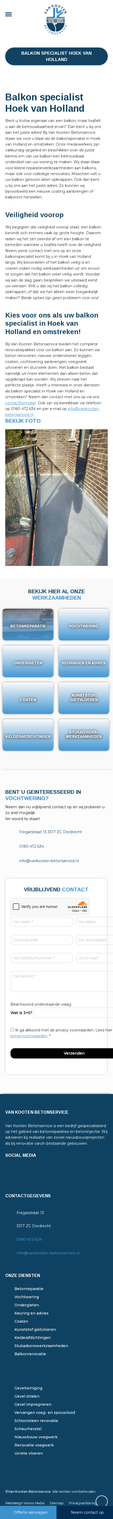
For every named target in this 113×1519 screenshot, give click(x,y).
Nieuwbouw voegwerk (36, 1437)
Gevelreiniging (28, 1388)
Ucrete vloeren (28, 1453)
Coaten (21, 1321)
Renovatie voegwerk (34, 1445)
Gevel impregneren (33, 1404)
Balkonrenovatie (30, 1354)
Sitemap (57, 1503)
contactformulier (20, 403)
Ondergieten (26, 1305)
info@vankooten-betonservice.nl (48, 1253)
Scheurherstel (28, 1428)
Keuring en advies (31, 1313)
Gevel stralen (26, 1396)
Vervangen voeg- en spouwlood (44, 1412)
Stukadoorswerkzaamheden (41, 1345)
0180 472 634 (29, 1239)
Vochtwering (26, 1297)
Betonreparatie (28, 1288)
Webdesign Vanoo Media (24, 1503)
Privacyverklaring (83, 1503)
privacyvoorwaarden (29, 1036)
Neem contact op (87, 1512)
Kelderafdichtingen (32, 1337)
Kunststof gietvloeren (35, 1329)
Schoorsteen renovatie (36, 1420)
